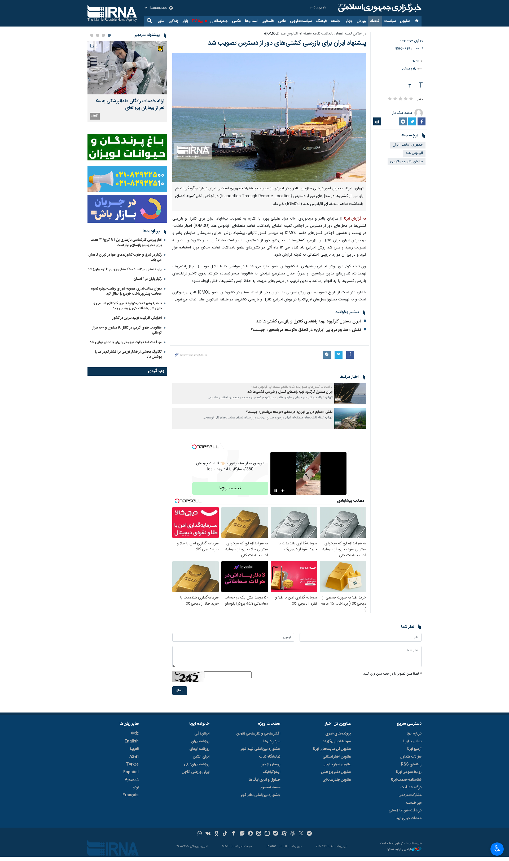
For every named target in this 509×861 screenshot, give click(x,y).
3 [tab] (97, 35)
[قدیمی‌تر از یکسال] (350, 393)
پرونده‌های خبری (338, 734)
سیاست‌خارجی (301, 21)
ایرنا (379, 8)
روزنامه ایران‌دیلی (196, 764)
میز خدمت (414, 803)
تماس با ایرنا (412, 741)
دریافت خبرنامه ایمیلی (405, 810)
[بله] (275, 834)
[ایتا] (258, 834)
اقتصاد (375, 21)
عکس (236, 21)
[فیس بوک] (233, 834)
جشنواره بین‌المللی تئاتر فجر (260, 795)
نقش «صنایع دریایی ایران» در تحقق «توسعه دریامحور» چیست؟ (306, 330)
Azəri (134, 757)
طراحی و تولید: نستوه (399, 849)
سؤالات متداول (411, 757)
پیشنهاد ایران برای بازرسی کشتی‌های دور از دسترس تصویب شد (286, 43)
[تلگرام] (309, 834)
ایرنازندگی (201, 734)
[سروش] (250, 834)
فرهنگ (321, 21)
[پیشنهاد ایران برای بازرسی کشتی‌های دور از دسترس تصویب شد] (269, 117)
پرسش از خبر (270, 764)
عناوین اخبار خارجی (336, 764)
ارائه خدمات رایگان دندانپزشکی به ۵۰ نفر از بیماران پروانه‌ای (130, 105)
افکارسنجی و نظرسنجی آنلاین (258, 734)
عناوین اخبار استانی (337, 757)
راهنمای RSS (411, 764)
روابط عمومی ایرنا (409, 772)
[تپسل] (194, 446)
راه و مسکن (409, 68)
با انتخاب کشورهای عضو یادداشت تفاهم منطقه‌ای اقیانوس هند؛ (292, 387)
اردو (136, 787)
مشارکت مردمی (410, 795)
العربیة (134, 749)
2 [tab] (103, 35)
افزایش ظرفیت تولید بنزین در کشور (137, 318)
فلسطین (268, 21)
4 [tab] (91, 35)
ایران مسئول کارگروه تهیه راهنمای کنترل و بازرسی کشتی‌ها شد (308, 321)
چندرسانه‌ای (219, 21)
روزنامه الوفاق (199, 749)
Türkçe (132, 764)
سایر (161, 21)
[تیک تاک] (225, 834)
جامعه (335, 21)
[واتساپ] (199, 834)
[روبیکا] (292, 834)
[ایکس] (301, 834)
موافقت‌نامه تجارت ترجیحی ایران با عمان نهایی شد (126, 342)
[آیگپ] (267, 834)
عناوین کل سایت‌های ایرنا (332, 749)
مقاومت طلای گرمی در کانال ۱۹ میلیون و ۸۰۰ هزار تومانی (127, 330)
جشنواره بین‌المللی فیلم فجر (260, 749)
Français (130, 795)
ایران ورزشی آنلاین (195, 772)
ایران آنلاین (201, 757)
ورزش (361, 21)
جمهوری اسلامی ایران (408, 145)
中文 (135, 734)
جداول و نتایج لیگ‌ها (264, 780)
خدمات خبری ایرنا (409, 818)
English (132, 741)
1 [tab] (109, 35)
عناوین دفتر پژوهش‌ (336, 772)
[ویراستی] (241, 834)
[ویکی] (208, 834)
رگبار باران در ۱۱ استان (147, 279)
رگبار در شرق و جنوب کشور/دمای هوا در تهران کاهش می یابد (125, 257)
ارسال (179, 690)
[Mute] (283, 490)
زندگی (173, 21)
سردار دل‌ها (271, 741)
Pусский (132, 780)
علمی (282, 21)
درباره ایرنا (414, 734)
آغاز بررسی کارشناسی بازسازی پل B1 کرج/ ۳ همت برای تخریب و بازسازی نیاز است (126, 242)
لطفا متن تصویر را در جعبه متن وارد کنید (392, 673)
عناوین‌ (405, 21)
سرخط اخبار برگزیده (336, 741)
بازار (185, 21)
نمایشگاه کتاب (269, 757)
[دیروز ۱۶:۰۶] (127, 67)
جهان (348, 21)
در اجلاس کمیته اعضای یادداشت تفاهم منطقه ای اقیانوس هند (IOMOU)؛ (315, 34)
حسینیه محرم (270, 787)
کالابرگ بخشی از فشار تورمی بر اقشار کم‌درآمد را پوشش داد (128, 354)
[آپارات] (284, 834)
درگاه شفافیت (411, 787)
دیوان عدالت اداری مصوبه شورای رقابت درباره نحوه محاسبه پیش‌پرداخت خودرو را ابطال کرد (126, 291)
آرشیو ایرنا (414, 749)
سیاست (390, 21)
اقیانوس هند (414, 153)
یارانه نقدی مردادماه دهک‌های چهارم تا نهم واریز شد (125, 269)
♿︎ (497, 848)
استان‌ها (251, 21)
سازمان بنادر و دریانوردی (406, 161)
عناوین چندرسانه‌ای (337, 780)
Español (131, 772)
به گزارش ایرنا (355, 219)
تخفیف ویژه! (230, 488)
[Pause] (276, 490)
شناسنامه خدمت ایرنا (406, 780)
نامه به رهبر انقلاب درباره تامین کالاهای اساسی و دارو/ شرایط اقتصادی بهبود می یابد (127, 305)
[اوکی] (216, 834)
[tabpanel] (127, 81)
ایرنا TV (197, 21)
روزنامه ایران (200, 741)
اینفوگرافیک (271, 772)
